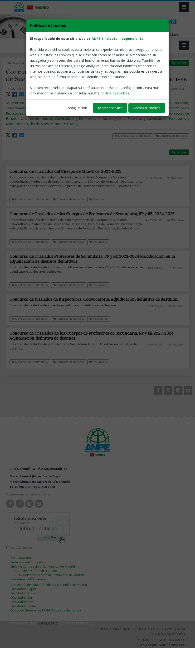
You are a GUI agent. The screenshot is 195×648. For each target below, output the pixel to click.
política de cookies (115, 93)
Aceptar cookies (110, 108)
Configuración (76, 108)
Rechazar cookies (146, 108)
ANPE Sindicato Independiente (117, 38)
